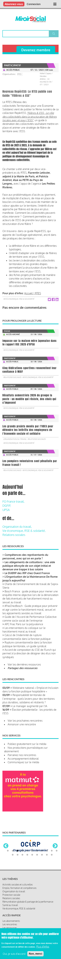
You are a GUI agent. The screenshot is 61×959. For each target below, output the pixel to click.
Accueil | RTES (32, 293)
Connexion (34, 4)
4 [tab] (22, 850)
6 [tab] (32, 850)
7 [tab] (37, 850)
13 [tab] (17, 855)
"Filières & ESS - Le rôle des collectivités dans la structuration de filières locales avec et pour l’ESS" (29, 116)
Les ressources (9, 927)
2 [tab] (12, 850)
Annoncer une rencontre (22, 724)
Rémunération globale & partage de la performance (27, 901)
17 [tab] (37, 855)
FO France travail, (13, 501)
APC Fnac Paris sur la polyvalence (24, 624)
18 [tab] (42, 855)
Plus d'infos (42, 946)
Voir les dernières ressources (24, 664)
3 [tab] (17, 850)
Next (55, 846)
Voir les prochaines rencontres (25, 720)
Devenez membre (35, 50)
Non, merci (35, 953)
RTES (19, 74)
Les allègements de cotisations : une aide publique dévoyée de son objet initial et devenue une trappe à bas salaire (28, 566)
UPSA (6, 510)
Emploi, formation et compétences (19, 888)
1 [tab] (7, 850)
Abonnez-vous (14, 4)
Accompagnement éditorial (23, 758)
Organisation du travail (15, 439)
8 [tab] (42, 850)
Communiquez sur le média (23, 762)
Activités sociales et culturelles (17, 884)
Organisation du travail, (17, 526)
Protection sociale (11, 894)
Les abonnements (11, 921)
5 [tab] (27, 850)
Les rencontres (9, 924)
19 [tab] (46, 855)
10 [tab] (51, 850)
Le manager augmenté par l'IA (30, 706)
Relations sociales (12, 377)
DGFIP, (6, 505)
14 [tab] (22, 855)
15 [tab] (27, 855)
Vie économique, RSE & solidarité (18, 299)
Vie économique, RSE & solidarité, (24, 530)
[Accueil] (30, 19)
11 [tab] (56, 850)
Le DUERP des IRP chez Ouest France (27, 573)
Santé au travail (10, 905)
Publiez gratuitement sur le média (27, 744)
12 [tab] (12, 855)
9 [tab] (46, 850)
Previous (5, 846)
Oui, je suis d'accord (14, 953)
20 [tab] (51, 855)
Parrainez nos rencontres (22, 755)
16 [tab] (32, 855)
